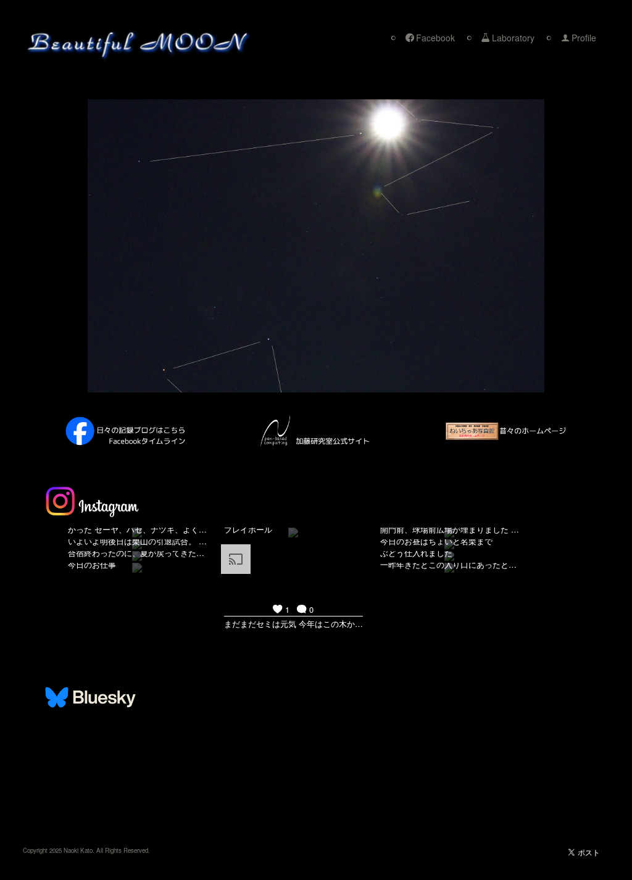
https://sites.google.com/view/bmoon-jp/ (92, 803)
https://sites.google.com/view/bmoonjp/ (92, 793)
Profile (584, 37)
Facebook (435, 37)
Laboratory (513, 37)
